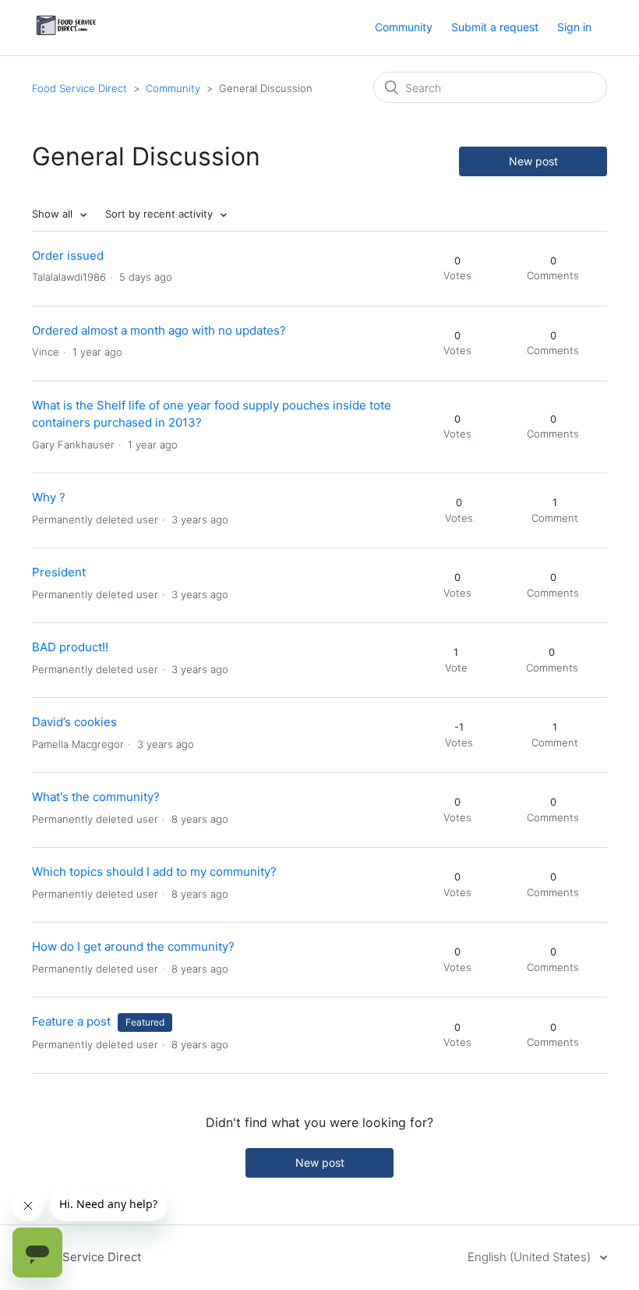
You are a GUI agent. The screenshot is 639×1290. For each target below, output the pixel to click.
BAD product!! (70, 647)
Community (403, 27)
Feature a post (71, 1021)
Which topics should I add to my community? (154, 871)
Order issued (68, 255)
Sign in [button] (574, 27)
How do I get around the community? (133, 946)
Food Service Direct (79, 88)
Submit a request (494, 27)
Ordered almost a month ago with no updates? (159, 330)
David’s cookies (74, 721)
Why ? (48, 497)
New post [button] (533, 161)
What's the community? (96, 796)
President (59, 572)
